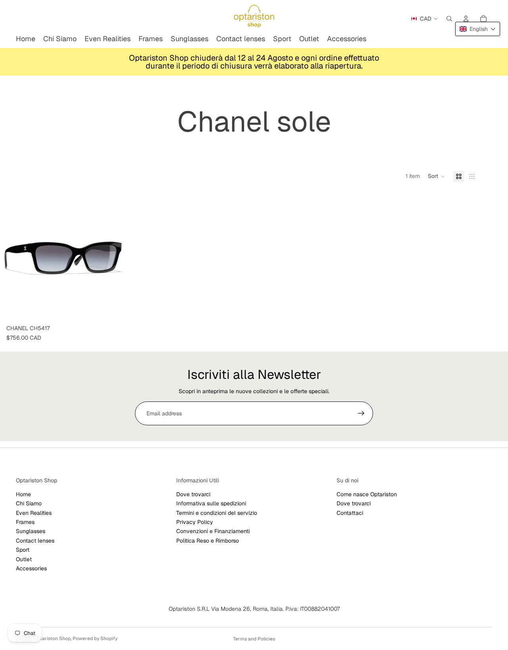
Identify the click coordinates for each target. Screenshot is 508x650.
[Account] (466, 18)
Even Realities (34, 512)
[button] (436, 176)
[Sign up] (361, 413)
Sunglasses (30, 531)
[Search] (449, 18)
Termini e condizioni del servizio (216, 512)
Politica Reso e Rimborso (207, 540)
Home (23, 494)
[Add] (115, 309)
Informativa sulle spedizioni (211, 503)
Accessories (31, 568)
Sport (22, 549)
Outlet (24, 559)
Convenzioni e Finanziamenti (213, 531)
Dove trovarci (193, 494)
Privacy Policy (194, 522)
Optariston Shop (52, 638)
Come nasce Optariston (367, 494)
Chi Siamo (29, 503)
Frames (25, 522)
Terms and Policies (254, 639)
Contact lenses (35, 540)
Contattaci (350, 512)
